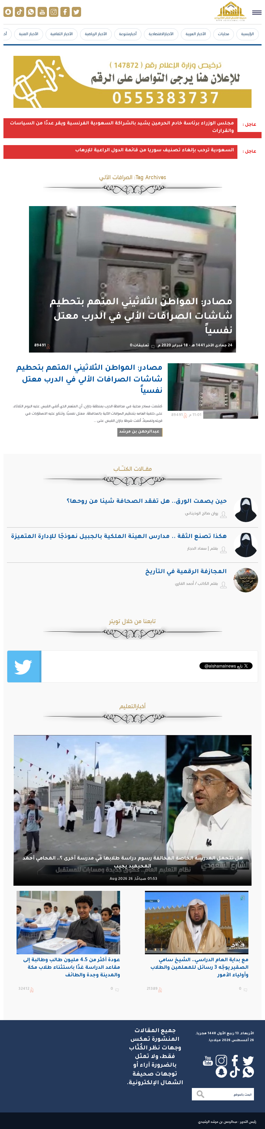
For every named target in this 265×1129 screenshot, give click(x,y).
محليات (223, 33)
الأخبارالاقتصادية (161, 33)
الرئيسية (247, 33)
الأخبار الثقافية (61, 33)
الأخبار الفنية (28, 33)
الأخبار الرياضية (96, 33)
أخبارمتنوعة (128, 33)
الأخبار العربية (196, 33)
